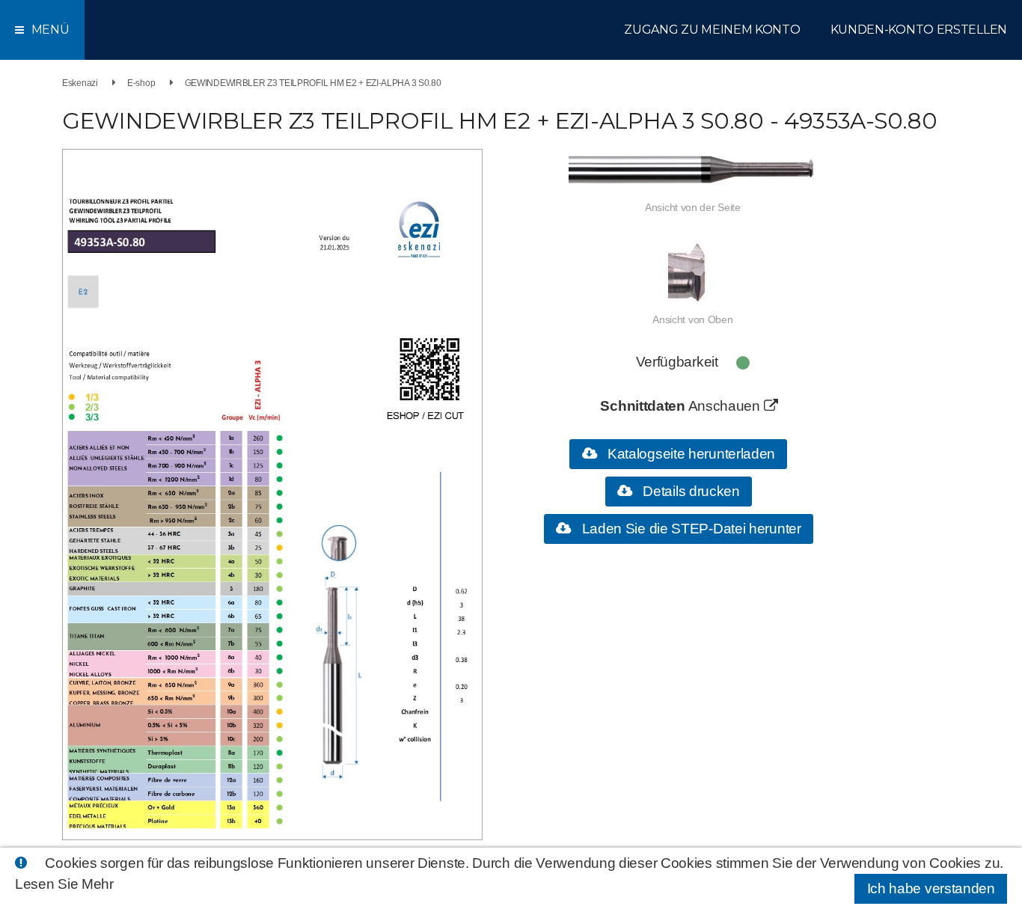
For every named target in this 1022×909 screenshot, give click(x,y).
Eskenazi (80, 83)
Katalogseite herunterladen (689, 454)
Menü (50, 29)
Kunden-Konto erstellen (918, 29)
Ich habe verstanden (931, 888)
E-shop (141, 83)
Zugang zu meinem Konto (712, 29)
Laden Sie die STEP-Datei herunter (689, 528)
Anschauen (726, 406)
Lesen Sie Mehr (64, 884)
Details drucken (690, 491)
